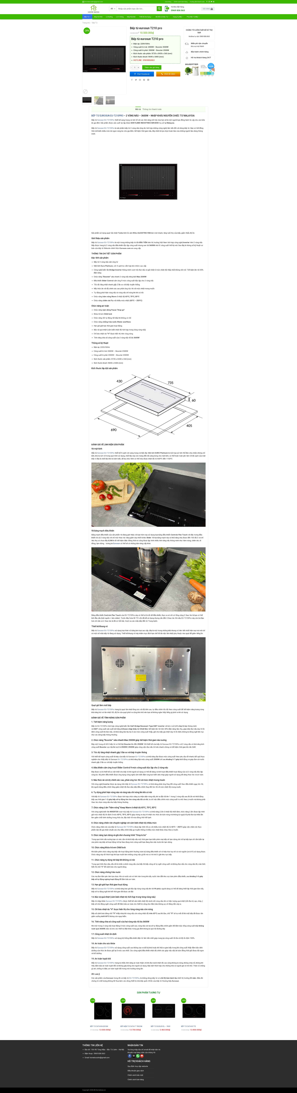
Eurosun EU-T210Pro (105, 120)
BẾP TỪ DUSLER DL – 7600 (160, 1026)
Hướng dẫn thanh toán (197, 2)
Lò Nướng (109, 17)
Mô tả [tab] (138, 109)
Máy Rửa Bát (131, 17)
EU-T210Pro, (134, 978)
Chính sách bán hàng (180, 2)
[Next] (123, 60)
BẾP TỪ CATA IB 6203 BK (99, 1026)
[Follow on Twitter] (211, 1)
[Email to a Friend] (140, 80)
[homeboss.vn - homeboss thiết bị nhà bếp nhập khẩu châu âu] (94, 9)
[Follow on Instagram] (209, 1)
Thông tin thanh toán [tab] (151, 109)
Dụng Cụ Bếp (177, 17)
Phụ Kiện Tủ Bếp (192, 17)
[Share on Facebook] (132, 80)
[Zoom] (85, 91)
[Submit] (159, 8)
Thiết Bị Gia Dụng (145, 17)
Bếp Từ (86, 17)
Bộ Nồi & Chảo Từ (162, 17)
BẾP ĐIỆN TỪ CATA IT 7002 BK (131, 1026)
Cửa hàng (168, 2)
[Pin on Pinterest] (144, 80)
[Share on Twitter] (136, 80)
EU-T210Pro (140, 757)
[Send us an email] (213, 1)
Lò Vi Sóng (120, 17)
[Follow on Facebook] (207, 1)
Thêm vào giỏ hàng (151, 67)
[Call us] (138, 1056)
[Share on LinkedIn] (148, 80)
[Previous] (85, 60)
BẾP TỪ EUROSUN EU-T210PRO (107, 115)
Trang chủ (86, 23)
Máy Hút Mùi (98, 17)
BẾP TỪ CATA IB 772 (188, 1026)
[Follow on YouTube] (142, 1056)
